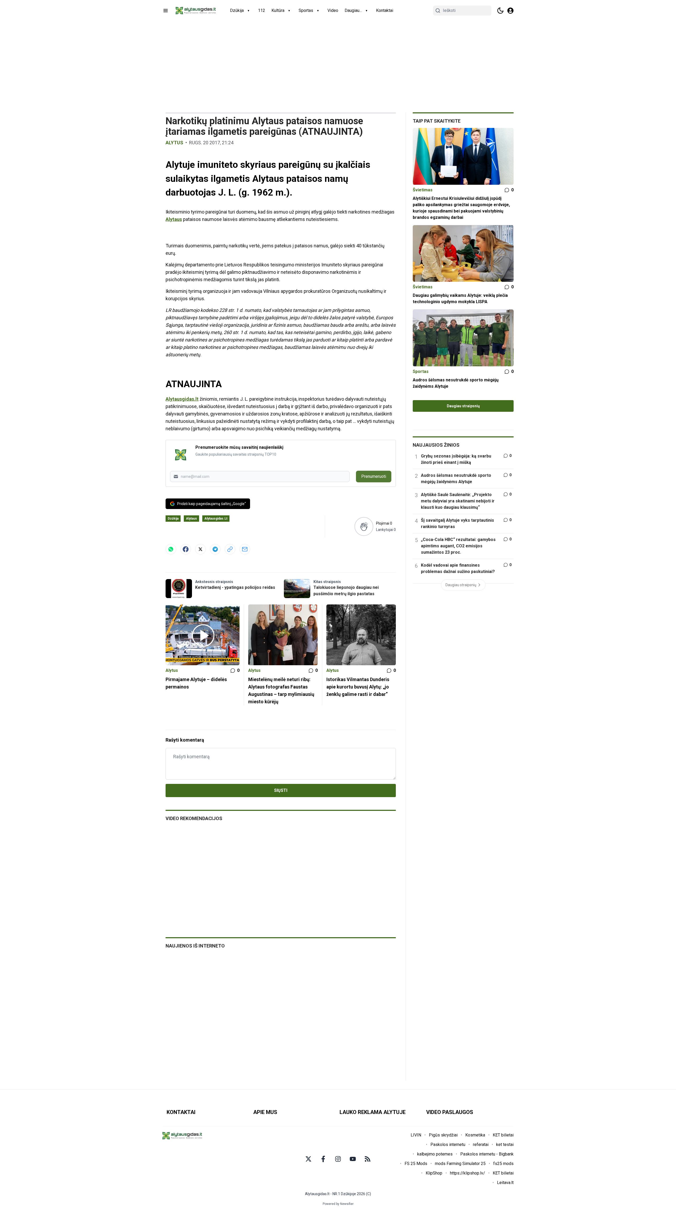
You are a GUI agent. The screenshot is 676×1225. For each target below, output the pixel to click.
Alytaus (174, 219)
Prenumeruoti (373, 476)
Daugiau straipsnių (463, 406)
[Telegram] (215, 549)
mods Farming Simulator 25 (460, 1163)
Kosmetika (475, 1135)
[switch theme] (500, 10)
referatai (481, 1144)
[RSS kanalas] (367, 1159)
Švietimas (423, 189)
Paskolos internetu (447, 1144)
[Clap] (363, 526)
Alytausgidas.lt (182, 399)
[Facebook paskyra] (323, 1159)
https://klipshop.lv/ (467, 1173)
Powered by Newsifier (338, 1204)
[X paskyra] (308, 1159)
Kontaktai (384, 10)
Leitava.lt (505, 1182)
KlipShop (434, 1173)
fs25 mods (503, 1163)
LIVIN (416, 1135)
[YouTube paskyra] (353, 1159)
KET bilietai (503, 1135)
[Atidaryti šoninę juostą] (165, 10)
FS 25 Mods (416, 1163)
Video (332, 10)
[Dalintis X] (200, 549)
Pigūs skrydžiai (443, 1135)
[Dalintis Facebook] (185, 549)
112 (261, 10)
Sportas (306, 10)
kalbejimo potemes (435, 1154)
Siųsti (280, 790)
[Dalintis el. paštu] (245, 549)
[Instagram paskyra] (338, 1159)
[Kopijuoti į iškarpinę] (230, 549)
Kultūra (277, 10)
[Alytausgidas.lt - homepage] (195, 10)
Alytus (174, 142)
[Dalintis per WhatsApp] (171, 549)
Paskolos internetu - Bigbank (487, 1154)
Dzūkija (237, 10)
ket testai (505, 1144)
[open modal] (510, 10)
